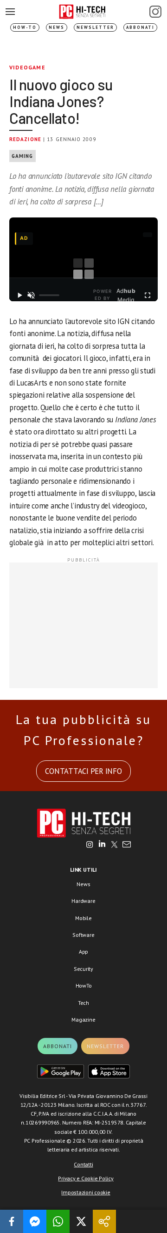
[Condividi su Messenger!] (34, 1221)
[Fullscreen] (147, 295)
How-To (25, 27)
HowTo (84, 985)
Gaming (22, 156)
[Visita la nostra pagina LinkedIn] (102, 845)
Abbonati (140, 27)
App (83, 951)
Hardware (83, 900)
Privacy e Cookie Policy (85, 1178)
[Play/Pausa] (20, 295)
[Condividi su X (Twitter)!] (81, 1221)
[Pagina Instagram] (155, 11)
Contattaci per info (83, 771)
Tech (83, 1002)
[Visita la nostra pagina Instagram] (89, 845)
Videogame (27, 67)
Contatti (83, 1164)
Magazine (83, 1019)
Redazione (25, 139)
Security (83, 968)
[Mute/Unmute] (31, 295)
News (56, 27)
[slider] (49, 295)
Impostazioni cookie (85, 1192)
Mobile (83, 918)
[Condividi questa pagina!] (104, 1221)
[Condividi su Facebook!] (11, 1221)
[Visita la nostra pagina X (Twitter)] (114, 845)
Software (83, 934)
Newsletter (95, 27)
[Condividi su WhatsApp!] (58, 1221)
